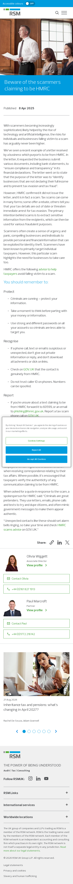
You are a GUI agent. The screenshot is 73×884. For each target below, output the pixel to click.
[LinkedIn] (38, 778)
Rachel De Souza (13, 720)
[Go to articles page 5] (44, 731)
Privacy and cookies (15, 870)
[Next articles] (56, 731)
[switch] (30, 3)
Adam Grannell (31, 720)
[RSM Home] (12, 12)
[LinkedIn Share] (59, 542)
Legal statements (13, 865)
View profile (35, 565)
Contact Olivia (20, 578)
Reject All (36, 450)
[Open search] (57, 12)
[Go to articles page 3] (34, 731)
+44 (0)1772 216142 (23, 634)
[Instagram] (30, 778)
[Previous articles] (17, 731)
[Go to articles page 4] (39, 731)
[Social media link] (12, 754)
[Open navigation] (64, 12)
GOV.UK (28, 369)
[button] (52, 542)
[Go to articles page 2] (29, 731)
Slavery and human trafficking (20, 876)
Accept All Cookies (36, 459)
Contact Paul (19, 623)
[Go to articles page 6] (48, 731)
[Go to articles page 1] (24, 731)
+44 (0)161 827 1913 (23, 589)
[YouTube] (46, 778)
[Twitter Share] (67, 542)
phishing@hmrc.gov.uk (28, 411)
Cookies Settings (36, 441)
